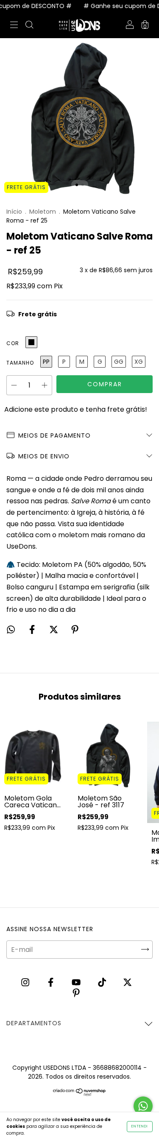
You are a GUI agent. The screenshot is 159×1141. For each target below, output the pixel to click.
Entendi (139, 1126)
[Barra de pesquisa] (29, 26)
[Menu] (14, 26)
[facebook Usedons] (51, 983)
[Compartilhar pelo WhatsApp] (10, 629)
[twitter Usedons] (127, 983)
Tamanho (20, 362)
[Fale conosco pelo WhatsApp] (143, 1106)
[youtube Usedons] (76, 983)
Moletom (42, 211)
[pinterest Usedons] (76, 993)
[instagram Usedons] (26, 983)
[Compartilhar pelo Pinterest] (74, 629)
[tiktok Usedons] (102, 983)
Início (14, 211)
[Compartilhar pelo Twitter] (54, 629)
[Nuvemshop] (79, 1094)
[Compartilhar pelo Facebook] (33, 629)
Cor (12, 343)
